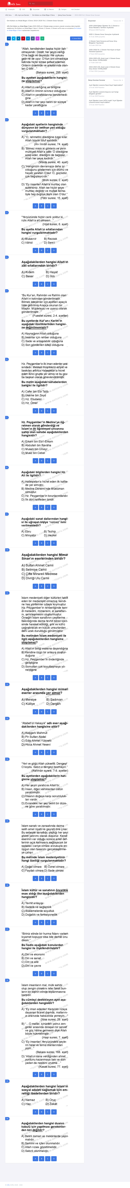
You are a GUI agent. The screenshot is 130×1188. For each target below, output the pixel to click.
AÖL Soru (8, 15)
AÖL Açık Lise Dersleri (22, 15)
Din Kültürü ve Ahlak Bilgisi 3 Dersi (43, 15)
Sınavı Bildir (77, 38)
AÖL (8, 1185)
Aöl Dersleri (75, 9)
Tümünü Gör (117, 21)
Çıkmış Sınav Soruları (64, 15)
